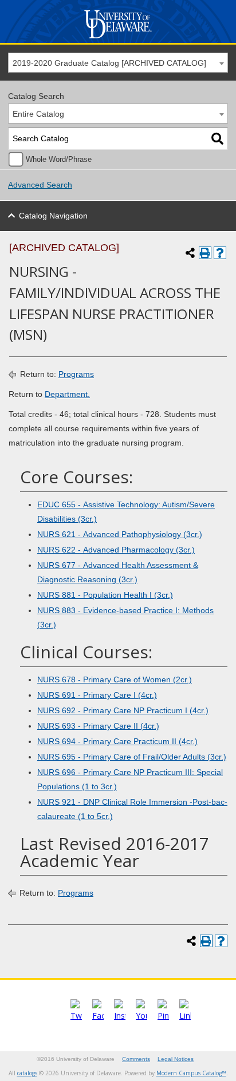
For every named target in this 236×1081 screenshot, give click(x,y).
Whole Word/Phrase (59, 160)
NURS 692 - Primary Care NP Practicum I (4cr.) (123, 710)
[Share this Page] (190, 253)
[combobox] (118, 63)
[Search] (217, 139)
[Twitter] (76, 1015)
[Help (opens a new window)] (220, 253)
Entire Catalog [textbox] (38, 113)
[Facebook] (98, 1015)
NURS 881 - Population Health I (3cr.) (105, 594)
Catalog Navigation (53, 215)
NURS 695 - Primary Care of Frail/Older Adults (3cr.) (131, 756)
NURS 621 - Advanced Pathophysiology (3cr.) (119, 534)
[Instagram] (119, 1015)
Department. (67, 394)
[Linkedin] (185, 1015)
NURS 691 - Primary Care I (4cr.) (97, 695)
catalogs (27, 1073)
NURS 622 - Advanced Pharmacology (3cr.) (116, 549)
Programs (76, 374)
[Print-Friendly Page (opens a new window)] (205, 253)
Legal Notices (176, 1059)
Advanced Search (40, 184)
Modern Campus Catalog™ (191, 1073)
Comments (136, 1059)
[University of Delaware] (117, 39)
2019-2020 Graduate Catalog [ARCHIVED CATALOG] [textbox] (109, 62)
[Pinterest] (163, 1015)
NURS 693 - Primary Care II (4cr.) (98, 725)
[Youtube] (141, 1015)
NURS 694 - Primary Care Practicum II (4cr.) (117, 741)
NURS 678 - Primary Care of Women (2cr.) (114, 679)
